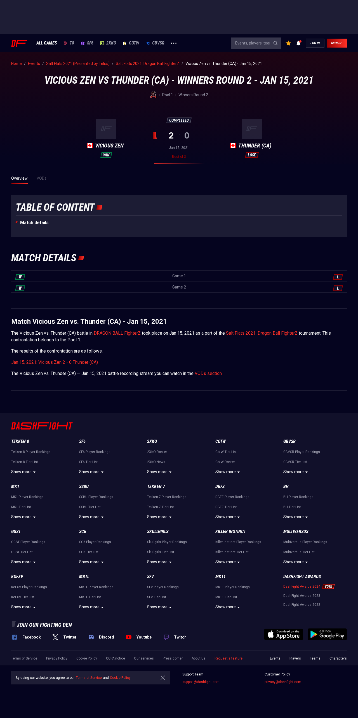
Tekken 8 (20, 441)
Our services (144, 658)
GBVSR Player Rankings (301, 452)
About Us (199, 658)
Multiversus (295, 531)
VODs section (208, 373)
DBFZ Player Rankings (232, 497)
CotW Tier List (226, 452)
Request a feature (228, 658)
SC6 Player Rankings (95, 542)
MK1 (15, 486)
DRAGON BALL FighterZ (117, 333)
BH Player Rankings (298, 497)
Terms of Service (24, 658)
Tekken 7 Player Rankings (167, 497)
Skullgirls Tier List (160, 552)
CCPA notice (115, 658)
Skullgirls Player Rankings (167, 542)
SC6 (82, 531)
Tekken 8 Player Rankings (31, 452)
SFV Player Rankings (163, 587)
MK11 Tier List (226, 597)
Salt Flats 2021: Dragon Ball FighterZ (262, 333)
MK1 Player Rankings (27, 497)
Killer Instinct (230, 531)
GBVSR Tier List (295, 462)
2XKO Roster (157, 452)
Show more (21, 472)
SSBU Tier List (90, 507)
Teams (315, 658)
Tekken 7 (156, 486)
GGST (16, 531)
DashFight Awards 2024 (301, 586)
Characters (338, 658)
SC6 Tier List (88, 552)
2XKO (111, 43)
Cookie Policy (86, 658)
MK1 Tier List (21, 507)
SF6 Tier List (88, 462)
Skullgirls (157, 531)
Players (295, 658)
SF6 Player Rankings (94, 452)
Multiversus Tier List (299, 552)
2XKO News (156, 462)
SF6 (90, 43)
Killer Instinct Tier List (232, 552)
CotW (134, 43)
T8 (72, 43)
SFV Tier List (156, 597)
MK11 (220, 576)
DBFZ (220, 486)
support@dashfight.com (201, 682)
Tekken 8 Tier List (24, 462)
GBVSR (158, 43)
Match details (34, 222)
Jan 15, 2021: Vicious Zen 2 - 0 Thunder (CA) (54, 362)
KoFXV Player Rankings (29, 587)
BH (286, 486)
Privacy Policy (56, 658)
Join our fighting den (44, 624)
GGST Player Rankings (28, 542)
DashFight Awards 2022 (301, 605)
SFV (150, 576)
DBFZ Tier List (226, 507)
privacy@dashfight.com (283, 682)
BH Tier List (292, 507)
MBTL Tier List (90, 597)
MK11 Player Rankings (232, 587)
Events (275, 658)
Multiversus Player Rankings (305, 542)
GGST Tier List (22, 552)
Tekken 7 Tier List (160, 507)
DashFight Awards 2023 (301, 596)
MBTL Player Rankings (96, 587)
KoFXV (17, 576)
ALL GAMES (46, 43)
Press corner (173, 658)
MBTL (84, 576)
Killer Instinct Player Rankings (238, 542)
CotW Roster (225, 462)
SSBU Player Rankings (96, 497)
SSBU (84, 486)
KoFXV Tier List (22, 597)
